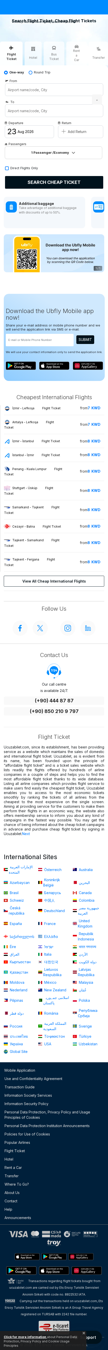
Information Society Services (28, 1095)
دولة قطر (16, 1013)
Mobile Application (20, 1070)
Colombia (86, 900)
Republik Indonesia (86, 936)
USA (47, 1044)
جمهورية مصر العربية (88, 910)
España (15, 923)
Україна (16, 1044)
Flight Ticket (15, 1151)
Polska (84, 1000)
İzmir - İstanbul (36, 441)
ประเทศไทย (18, 1036)
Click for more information (25, 1337)
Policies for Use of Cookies (27, 1134)
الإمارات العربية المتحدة (21, 869)
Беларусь (52, 893)
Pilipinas (16, 1000)
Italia (47, 954)
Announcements (18, 1218)
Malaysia (85, 982)
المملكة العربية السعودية (54, 1026)
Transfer (12, 1176)
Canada (85, 893)
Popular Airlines (17, 1142)
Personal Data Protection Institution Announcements (47, 1126)
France (49, 923)
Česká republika (16, 910)
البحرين (84, 882)
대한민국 (50, 962)
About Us (12, 1192)
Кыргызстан (20, 962)
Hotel (9, 1159)
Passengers (17, 144)
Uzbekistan (87, 1044)
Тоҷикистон (54, 1036)
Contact (11, 1201)
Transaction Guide (20, 1087)
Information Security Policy (26, 1104)
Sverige (85, 1026)
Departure (16, 123)
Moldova (16, 982)
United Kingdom (85, 923)
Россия (15, 1026)
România (50, 1013)
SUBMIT (85, 339)
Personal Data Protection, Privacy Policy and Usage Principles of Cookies (47, 1115)
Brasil (14, 893)
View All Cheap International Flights (54, 581)
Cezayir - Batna (36, 526)
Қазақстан (18, 972)
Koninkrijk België (51, 882)
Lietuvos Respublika (52, 972)
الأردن (83, 954)
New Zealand (54, 990)
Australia (85, 869)
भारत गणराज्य (87, 946)
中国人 (49, 900)
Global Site (18, 1051)
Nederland (18, 990)
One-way (16, 72)
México (50, 982)
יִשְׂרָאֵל (48, 946)
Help (8, 1209)
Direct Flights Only (24, 168)
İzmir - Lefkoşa (36, 408)
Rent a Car (13, 1167)
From (13, 81)
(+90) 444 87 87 (54, 701)
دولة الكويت (87, 962)
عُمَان (82, 990)
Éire (12, 946)
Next (26, 834)
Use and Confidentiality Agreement (33, 1078)
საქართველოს (21, 936)
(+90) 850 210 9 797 (54, 711)
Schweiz (16, 900)
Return (66, 123)
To (12, 102)
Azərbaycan (19, 882)
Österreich (52, 869)
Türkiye (84, 1036)
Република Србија (87, 1013)
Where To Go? (17, 1184)
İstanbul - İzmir (36, 455)
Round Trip (42, 72)
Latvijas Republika (86, 972)
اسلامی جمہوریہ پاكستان (56, 1000)
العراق (14, 954)
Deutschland (54, 911)
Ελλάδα (50, 936)
